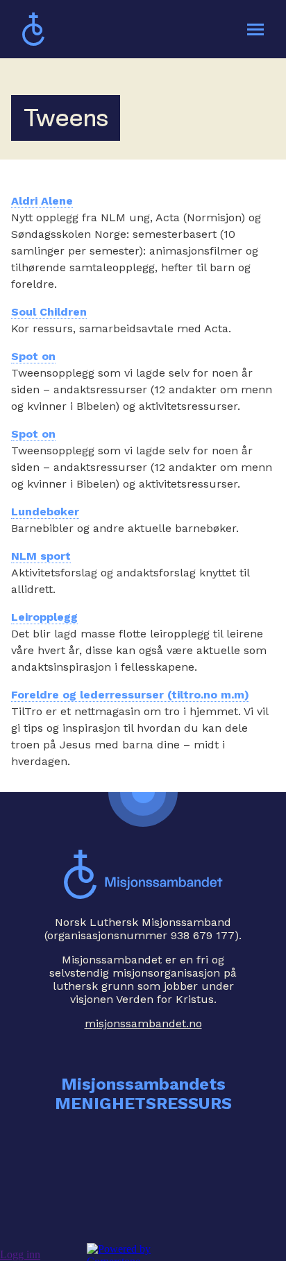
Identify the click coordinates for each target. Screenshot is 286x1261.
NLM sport (41, 556)
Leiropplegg (44, 617)
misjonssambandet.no (143, 1023)
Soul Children (49, 311)
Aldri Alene (42, 200)
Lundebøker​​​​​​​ (45, 511)
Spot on (33, 356)
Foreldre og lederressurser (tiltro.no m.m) (130, 694)
